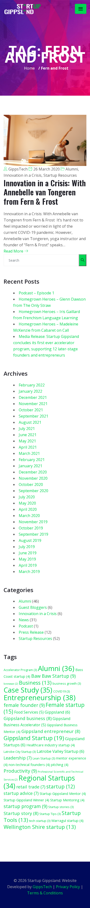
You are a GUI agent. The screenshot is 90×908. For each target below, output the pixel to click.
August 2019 (30, 540)
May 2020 (27, 503)
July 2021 (27, 428)
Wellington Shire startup (40, 826)
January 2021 (30, 465)
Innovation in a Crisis (23, 175)
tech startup (39, 821)
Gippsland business (28, 718)
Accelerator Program (20, 670)
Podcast (26, 626)
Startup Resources (60, 175)
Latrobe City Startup (20, 751)
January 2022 (30, 391)
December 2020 (33, 472)
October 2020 (31, 484)
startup (60, 786)
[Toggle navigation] (80, 9)
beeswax (11, 683)
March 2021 (29, 453)
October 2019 (31, 528)
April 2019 (28, 565)
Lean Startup (44, 758)
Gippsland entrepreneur (50, 731)
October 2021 (31, 410)
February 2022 (32, 385)
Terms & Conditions (45, 893)
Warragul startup (67, 820)
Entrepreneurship (40, 697)
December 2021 (33, 397)
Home (29, 68)
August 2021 (30, 422)
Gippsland (57, 712)
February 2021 (32, 459)
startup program (25, 806)
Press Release (31, 632)
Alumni (72, 169)
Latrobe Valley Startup (60, 751)
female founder (24, 705)
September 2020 (33, 490)
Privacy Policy (68, 886)
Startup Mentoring (67, 800)
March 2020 (29, 515)
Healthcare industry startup (50, 745)
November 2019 (33, 521)
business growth (67, 683)
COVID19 (61, 691)
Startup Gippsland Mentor (63, 793)
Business (35, 682)
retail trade (30, 787)
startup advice (21, 793)
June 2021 (27, 434)
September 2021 (33, 416)
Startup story (21, 813)
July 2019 (27, 546)
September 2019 (33, 534)
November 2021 (33, 403)
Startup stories (61, 807)
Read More (14, 251)
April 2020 (28, 509)
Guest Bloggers (33, 607)
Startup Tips (50, 814)
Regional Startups (39, 781)
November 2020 (33, 478)
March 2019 (29, 571)
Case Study (28, 689)
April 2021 (28, 447)
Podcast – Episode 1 (36, 293)
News (24, 619)
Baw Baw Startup (53, 676)
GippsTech (18, 169)
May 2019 (27, 559)
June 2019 (27, 553)
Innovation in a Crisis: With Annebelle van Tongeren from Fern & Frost (45, 192)
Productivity (20, 771)
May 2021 (27, 441)
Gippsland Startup (34, 738)
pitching (59, 764)
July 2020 (27, 497)
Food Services (29, 712)
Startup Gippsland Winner (26, 800)
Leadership (18, 758)
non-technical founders (29, 764)
